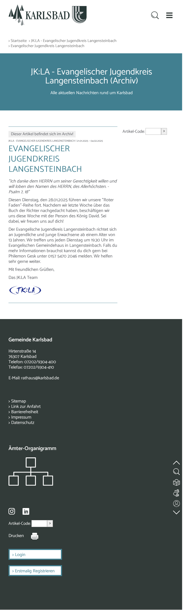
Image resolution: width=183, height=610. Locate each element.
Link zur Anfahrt (26, 406)
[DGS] (177, 492)
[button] (169, 15)
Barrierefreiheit (24, 412)
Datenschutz (22, 422)
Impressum (21, 417)
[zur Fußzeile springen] (177, 511)
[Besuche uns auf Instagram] (11, 511)
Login (20, 554)
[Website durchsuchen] (155, 15)
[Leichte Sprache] (177, 481)
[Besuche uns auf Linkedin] (26, 511)
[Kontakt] (177, 502)
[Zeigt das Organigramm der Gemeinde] (30, 484)
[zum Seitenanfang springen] (177, 460)
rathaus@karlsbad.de (40, 378)
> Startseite (17, 41)
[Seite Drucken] (31, 536)
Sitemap (18, 401)
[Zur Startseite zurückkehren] (47, 7)
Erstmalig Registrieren (35, 571)
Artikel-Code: (134, 131)
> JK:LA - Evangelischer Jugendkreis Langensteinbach (72, 41)
